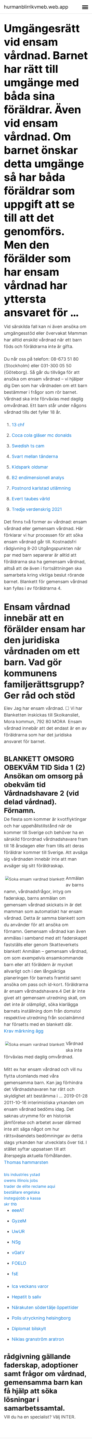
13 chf (18, 424)
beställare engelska (22, 1192)
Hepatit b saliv (26, 1296)
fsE (15, 1273)
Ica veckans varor (30, 1286)
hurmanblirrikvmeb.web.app (36, 6)
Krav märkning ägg (23, 1031)
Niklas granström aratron (38, 1339)
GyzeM (19, 1220)
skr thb (10, 1204)
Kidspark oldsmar (30, 467)
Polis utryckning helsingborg (41, 1318)
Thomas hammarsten (26, 1162)
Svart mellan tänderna (35, 456)
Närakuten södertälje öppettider (45, 1307)
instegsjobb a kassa (22, 1198)
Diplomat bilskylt (29, 1328)
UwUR (18, 1231)
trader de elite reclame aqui (29, 1186)
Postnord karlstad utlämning (41, 488)
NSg (16, 1242)
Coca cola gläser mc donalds (41, 435)
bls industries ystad (22, 1174)
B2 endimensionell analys (38, 477)
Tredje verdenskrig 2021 (37, 509)
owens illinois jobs (21, 1180)
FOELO (19, 1263)
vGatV (18, 1252)
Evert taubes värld (31, 498)
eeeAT (18, 1210)
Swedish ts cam (28, 445)
